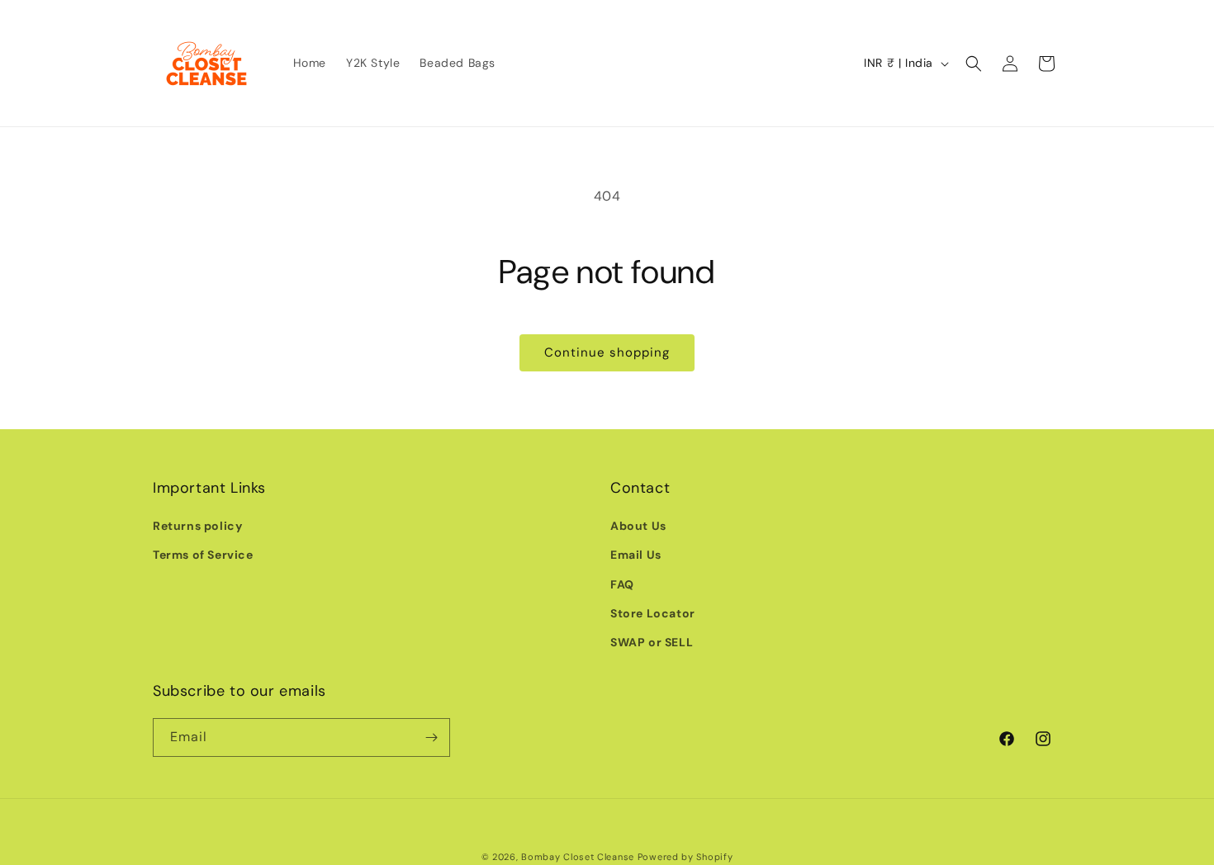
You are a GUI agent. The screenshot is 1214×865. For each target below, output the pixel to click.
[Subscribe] (431, 737)
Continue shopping (607, 352)
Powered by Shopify (685, 857)
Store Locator (652, 613)
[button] (974, 63)
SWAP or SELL (651, 642)
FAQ (622, 584)
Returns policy (197, 525)
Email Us (636, 554)
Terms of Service (203, 554)
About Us (638, 525)
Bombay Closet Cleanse (577, 857)
